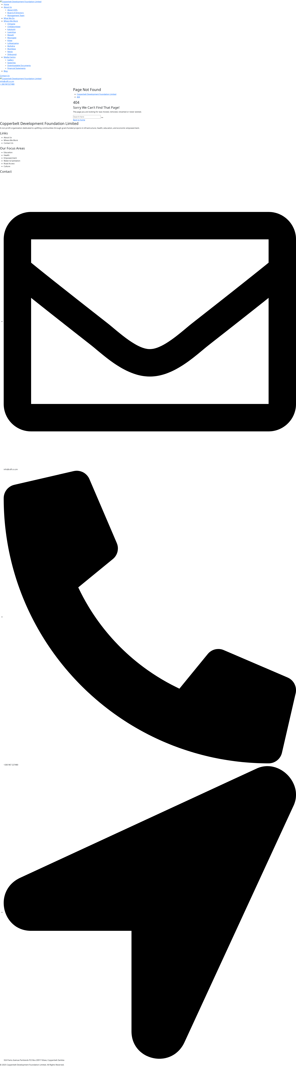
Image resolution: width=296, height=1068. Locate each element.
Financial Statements (16, 68)
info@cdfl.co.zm (7, 81)
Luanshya (11, 32)
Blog (6, 71)
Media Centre (9, 57)
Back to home (79, 120)
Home (6, 4)
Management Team (15, 15)
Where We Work (11, 21)
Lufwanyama (13, 43)
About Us (8, 7)
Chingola (11, 24)
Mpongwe (11, 37)
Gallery (10, 60)
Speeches (11, 62)
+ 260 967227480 (7, 84)
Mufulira (11, 46)
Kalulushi (11, 29)
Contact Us (5, 75)
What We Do (9, 18)
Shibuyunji (12, 54)
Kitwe (9, 40)
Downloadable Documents (19, 65)
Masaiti (10, 35)
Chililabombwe (13, 26)
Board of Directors (15, 12)
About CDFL (12, 10)
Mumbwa (11, 49)
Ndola (10, 51)
